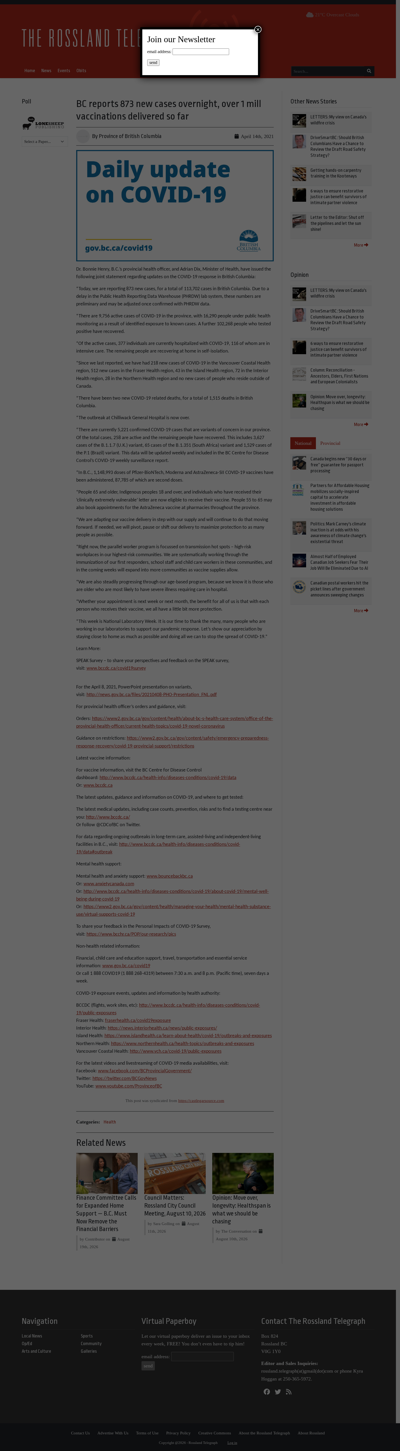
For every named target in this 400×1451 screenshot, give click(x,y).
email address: (159, 51)
